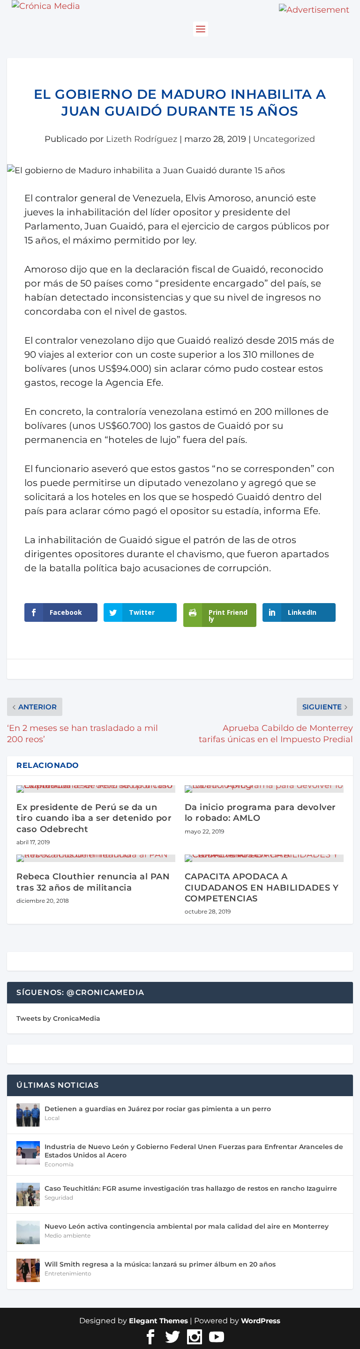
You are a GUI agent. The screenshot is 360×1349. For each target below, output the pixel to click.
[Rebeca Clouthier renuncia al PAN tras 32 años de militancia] (95, 858)
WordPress (260, 1320)
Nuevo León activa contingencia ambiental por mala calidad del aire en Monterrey (187, 1226)
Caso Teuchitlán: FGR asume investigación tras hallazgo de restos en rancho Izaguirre (191, 1188)
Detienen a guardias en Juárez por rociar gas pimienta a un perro (158, 1109)
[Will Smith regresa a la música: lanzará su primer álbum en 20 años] (28, 1270)
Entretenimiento (68, 1273)
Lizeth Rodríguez (141, 139)
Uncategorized (284, 139)
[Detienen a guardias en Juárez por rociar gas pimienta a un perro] (28, 1115)
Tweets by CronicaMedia (58, 1018)
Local (52, 1117)
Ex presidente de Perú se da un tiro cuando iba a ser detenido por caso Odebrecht (94, 818)
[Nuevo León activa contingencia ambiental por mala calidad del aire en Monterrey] (28, 1232)
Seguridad (59, 1197)
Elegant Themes (158, 1320)
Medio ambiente (67, 1235)
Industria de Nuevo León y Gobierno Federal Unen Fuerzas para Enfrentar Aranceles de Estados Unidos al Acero (194, 1151)
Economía (59, 1164)
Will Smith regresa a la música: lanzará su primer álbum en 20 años (160, 1264)
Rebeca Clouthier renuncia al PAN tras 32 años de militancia (93, 881)
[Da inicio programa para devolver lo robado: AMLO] (264, 789)
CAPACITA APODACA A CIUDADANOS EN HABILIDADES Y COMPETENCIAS (262, 887)
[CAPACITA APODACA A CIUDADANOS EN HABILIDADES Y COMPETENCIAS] (264, 858)
